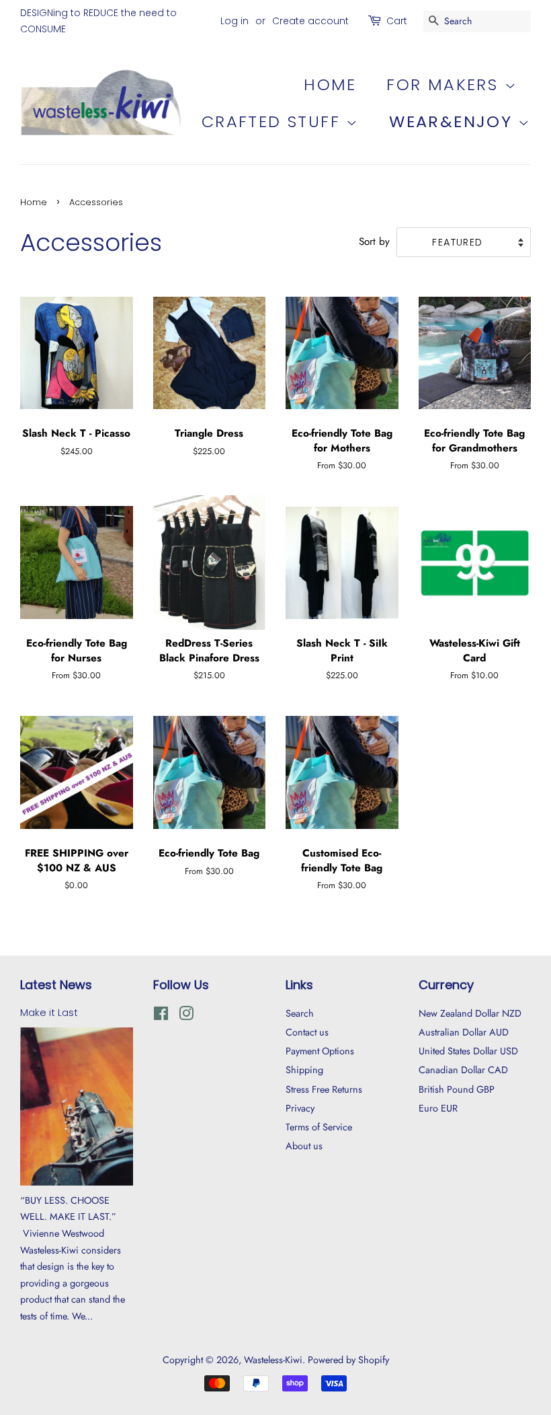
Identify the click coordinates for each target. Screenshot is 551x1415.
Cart (396, 21)
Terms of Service (319, 1127)
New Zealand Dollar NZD (470, 1013)
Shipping (304, 1070)
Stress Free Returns (324, 1089)
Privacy (300, 1108)
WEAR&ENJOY (453, 121)
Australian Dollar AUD (464, 1032)
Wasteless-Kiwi (273, 1360)
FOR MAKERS (445, 84)
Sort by (374, 241)
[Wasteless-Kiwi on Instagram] (186, 1016)
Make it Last (49, 1012)
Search (300, 1013)
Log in (234, 21)
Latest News (56, 984)
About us (304, 1146)
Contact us (307, 1032)
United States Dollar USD (468, 1051)
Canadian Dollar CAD (463, 1070)
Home (330, 84)
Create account (310, 21)
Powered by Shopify (348, 1360)
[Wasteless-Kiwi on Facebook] (161, 1016)
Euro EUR (438, 1108)
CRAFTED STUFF (274, 121)
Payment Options (320, 1051)
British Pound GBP (457, 1089)
